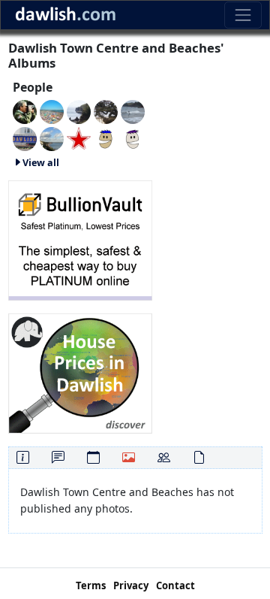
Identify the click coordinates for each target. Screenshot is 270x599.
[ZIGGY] (106, 111)
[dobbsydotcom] (133, 111)
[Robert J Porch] (52, 138)
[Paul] (79, 138)
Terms (91, 585)
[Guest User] (79, 111)
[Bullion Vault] (80, 238)
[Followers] (164, 457)
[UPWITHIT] (133, 138)
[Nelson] (25, 138)
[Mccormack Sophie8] (106, 138)
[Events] (93, 457)
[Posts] (58, 457)
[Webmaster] (25, 111)
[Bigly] (80, 372)
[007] (52, 111)
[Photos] (128, 457)
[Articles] (199, 457)
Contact (175, 585)
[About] (22, 457)
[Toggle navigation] (242, 15)
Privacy (130, 585)
